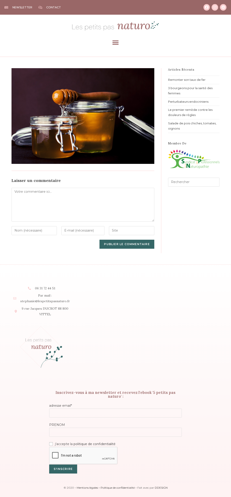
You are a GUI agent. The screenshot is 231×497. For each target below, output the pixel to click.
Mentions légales (87, 487)
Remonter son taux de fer (187, 79)
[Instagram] (215, 7)
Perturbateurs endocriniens (188, 101)
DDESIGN (161, 487)
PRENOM (57, 425)
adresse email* (60, 406)
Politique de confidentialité (118, 487)
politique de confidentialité (95, 444)
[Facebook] (206, 7)
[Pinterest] (223, 7)
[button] (116, 42)
